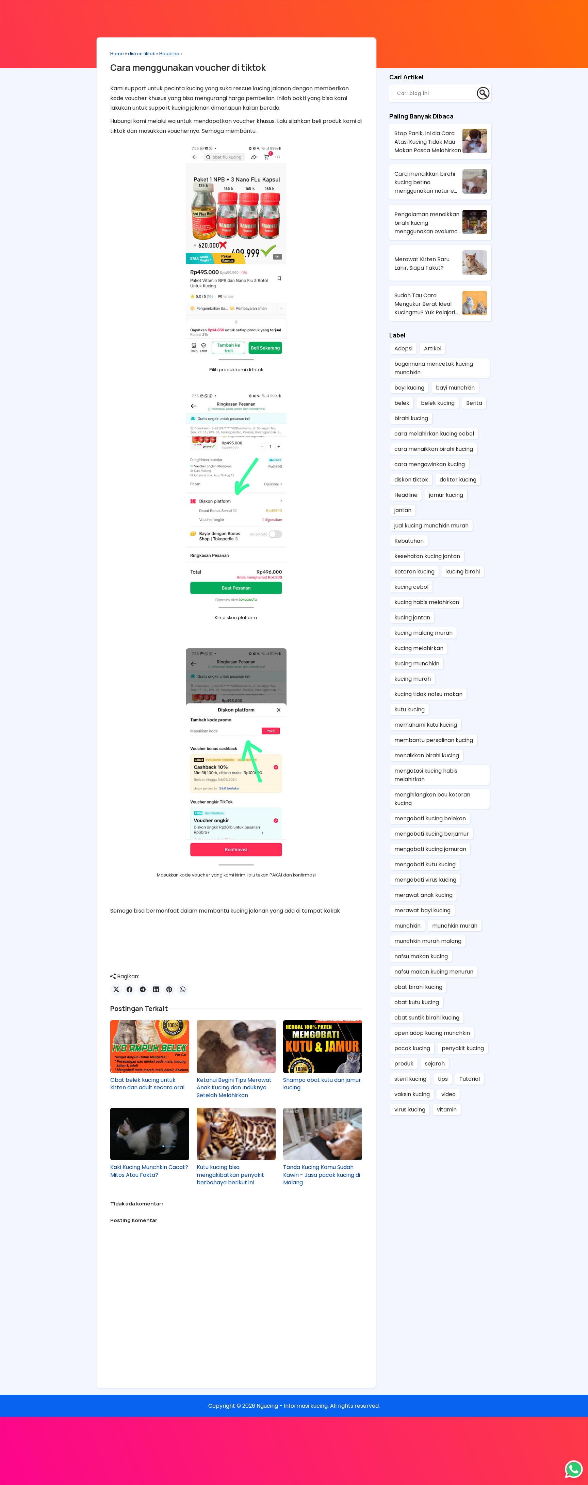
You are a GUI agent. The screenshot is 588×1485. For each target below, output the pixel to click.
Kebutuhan (409, 541)
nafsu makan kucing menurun (433, 972)
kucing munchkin (416, 663)
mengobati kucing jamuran (430, 849)
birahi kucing (411, 418)
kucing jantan (412, 617)
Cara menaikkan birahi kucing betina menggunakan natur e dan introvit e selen (424, 182)
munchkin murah (454, 926)
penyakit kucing (463, 1048)
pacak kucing (412, 1048)
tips (443, 1079)
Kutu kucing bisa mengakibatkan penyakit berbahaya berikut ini (230, 1175)
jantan (402, 510)
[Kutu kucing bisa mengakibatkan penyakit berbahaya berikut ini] (236, 1134)
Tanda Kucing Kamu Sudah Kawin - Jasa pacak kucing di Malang (321, 1175)
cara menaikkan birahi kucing (433, 449)
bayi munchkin (455, 388)
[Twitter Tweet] (116, 990)
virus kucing (409, 1109)
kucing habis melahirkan (426, 602)
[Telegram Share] (143, 990)
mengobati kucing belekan (430, 818)
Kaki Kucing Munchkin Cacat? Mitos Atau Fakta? (149, 1171)
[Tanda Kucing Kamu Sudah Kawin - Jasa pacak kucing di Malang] (322, 1134)
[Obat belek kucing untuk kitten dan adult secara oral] (149, 1046)
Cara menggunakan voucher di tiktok (188, 67)
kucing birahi (463, 571)
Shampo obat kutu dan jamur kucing (322, 1083)
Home (117, 53)
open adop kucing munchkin (432, 1033)
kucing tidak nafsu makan (428, 694)
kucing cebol (411, 587)
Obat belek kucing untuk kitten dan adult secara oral (147, 1083)
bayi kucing (409, 388)
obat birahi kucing (418, 987)
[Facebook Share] (129, 990)
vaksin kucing (412, 1094)
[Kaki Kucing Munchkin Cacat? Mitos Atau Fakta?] (149, 1134)
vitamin (447, 1109)
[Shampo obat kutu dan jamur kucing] (322, 1046)
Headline (169, 53)
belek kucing (438, 403)
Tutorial (469, 1079)
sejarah (435, 1064)
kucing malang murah (423, 633)
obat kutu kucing (416, 1002)
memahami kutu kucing (425, 725)
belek (401, 403)
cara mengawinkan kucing (429, 464)
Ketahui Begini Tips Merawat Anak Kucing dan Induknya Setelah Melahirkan (234, 1087)
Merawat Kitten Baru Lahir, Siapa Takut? (422, 263)
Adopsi (403, 348)
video (448, 1094)
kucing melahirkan (418, 648)
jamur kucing (446, 495)
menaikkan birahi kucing (426, 755)
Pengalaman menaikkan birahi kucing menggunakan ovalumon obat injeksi (427, 223)
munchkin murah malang (427, 941)
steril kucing (410, 1079)
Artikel (432, 348)
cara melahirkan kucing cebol (434, 434)
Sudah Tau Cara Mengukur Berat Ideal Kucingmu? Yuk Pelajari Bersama (424, 304)
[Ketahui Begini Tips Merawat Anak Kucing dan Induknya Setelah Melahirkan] (236, 1046)
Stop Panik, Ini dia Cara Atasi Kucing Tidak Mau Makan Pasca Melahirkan (427, 141)
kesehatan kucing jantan (427, 556)
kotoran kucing (414, 571)
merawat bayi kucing (422, 910)
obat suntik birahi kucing (426, 1018)
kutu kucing (409, 709)
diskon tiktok (141, 53)
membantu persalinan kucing (433, 740)
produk (403, 1064)
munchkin (407, 926)
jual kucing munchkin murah (431, 526)
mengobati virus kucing (425, 880)
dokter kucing (458, 480)
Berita (474, 403)
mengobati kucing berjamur (431, 834)
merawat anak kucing (423, 895)
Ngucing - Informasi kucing (292, 1406)
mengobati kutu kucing (425, 864)
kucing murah (412, 679)
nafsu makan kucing (421, 956)
